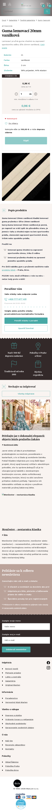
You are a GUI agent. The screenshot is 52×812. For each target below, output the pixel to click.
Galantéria (13, 20)
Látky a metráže (13, 677)
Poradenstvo (11, 698)
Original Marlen (12, 685)
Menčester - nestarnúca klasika (21, 529)
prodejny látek (8, 270)
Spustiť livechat (26, 328)
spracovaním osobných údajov (15, 608)
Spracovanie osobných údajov (19, 727)
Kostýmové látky (11, 445)
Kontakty (9, 749)
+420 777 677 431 (17, 299)
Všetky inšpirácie (26, 394)
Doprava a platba (13, 715)
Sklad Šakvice (12, 762)
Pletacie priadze (13, 673)
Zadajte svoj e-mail (11, 634)
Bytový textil (11, 669)
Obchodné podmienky (15, 723)
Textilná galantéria (27, 20)
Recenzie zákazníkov (15, 745)
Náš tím (9, 741)
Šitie (6, 535)
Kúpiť (26, 140)
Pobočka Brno (12, 770)
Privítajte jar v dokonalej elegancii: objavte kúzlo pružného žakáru (23, 437)
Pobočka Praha (12, 766)
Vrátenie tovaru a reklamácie (19, 719)
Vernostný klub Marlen (16, 702)
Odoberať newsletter (16, 649)
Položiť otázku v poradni (26, 320)
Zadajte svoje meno (11, 621)
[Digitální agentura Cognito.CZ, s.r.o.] (20, 794)
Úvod (4, 20)
